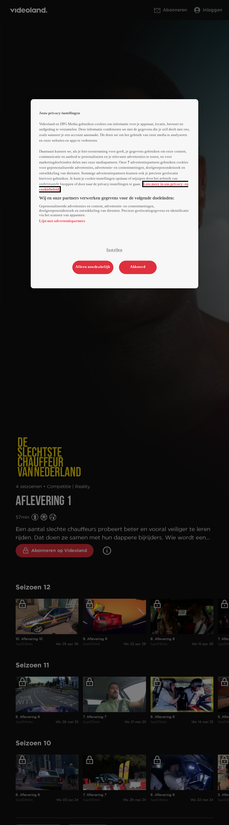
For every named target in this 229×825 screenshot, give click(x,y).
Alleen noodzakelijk (92, 267)
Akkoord (137, 267)
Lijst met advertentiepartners (62, 221)
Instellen (114, 250)
